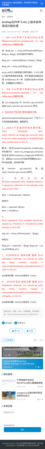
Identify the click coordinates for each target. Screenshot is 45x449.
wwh (4, 32)
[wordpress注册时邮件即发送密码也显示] (9, 395)
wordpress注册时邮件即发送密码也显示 (29, 394)
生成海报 (9, 340)
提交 (22, 430)
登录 (5, 425)
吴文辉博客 (23, 443)
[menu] (41, 10)
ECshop (9, 323)
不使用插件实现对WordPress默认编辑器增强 (29, 381)
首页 (3, 17)
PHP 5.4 (21, 323)
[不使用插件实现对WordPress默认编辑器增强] (9, 383)
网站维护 (25, 32)
